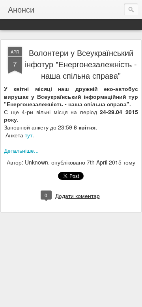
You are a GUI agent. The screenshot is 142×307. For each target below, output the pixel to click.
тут (28, 135)
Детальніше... (21, 150)
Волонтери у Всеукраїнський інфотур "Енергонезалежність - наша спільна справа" (81, 64)
